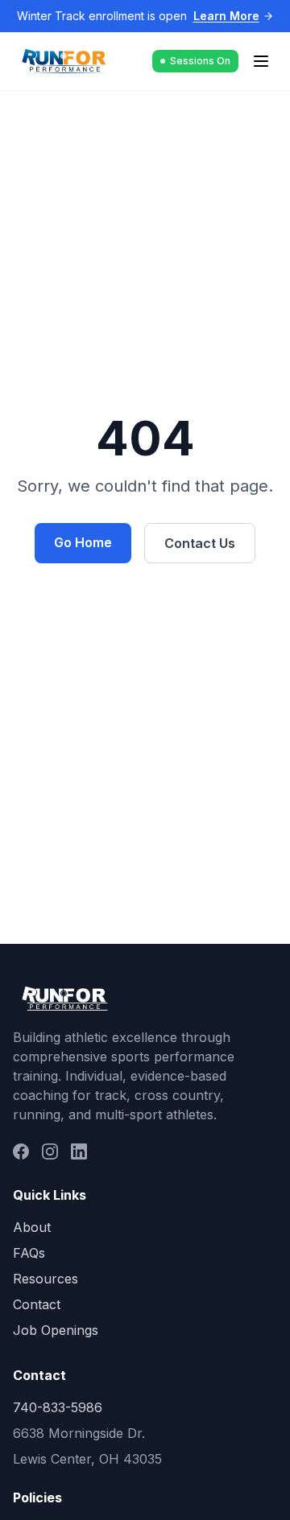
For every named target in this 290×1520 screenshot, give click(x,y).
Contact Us (199, 543)
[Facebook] (21, 1151)
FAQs (29, 1253)
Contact (36, 1304)
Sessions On (200, 61)
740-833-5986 (57, 1407)
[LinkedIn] (79, 1151)
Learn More (226, 16)
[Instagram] (50, 1151)
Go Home (83, 542)
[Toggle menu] (261, 61)
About (32, 1227)
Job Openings (55, 1330)
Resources (45, 1279)
